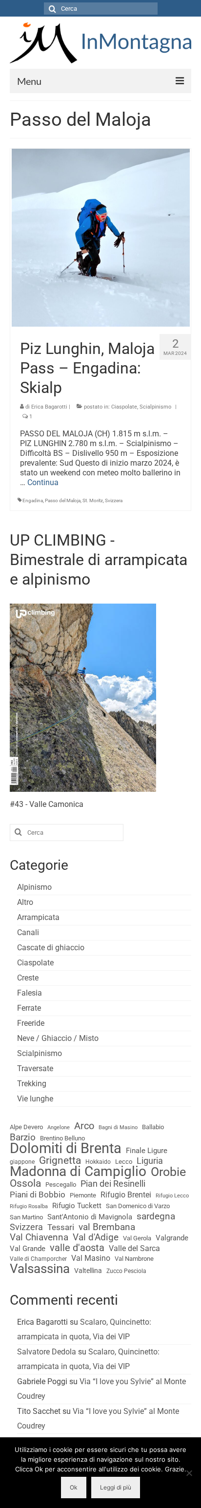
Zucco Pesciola (126, 1271)
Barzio (23, 1137)
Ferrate (29, 1008)
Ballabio (153, 1127)
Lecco (123, 1161)
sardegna (156, 1216)
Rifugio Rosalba (29, 1206)
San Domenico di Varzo (138, 1206)
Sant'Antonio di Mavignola (89, 1217)
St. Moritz (92, 500)
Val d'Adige (96, 1237)
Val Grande (27, 1248)
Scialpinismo (155, 407)
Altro (25, 902)
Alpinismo (34, 887)
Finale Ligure (146, 1150)
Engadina (32, 500)
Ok (74, 1487)
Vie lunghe (35, 1098)
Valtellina (88, 1270)
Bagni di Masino (118, 1127)
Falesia (29, 993)
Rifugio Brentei (125, 1194)
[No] (189, 1473)
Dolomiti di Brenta (65, 1148)
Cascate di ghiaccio (50, 947)
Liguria (150, 1161)
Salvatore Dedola (46, 1351)
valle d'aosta (77, 1248)
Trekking (31, 1083)
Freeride (30, 1023)
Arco (84, 1126)
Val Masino (90, 1258)
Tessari (60, 1227)
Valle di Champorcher (38, 1258)
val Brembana (107, 1227)
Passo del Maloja (62, 500)
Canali (28, 932)
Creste (28, 977)
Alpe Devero (26, 1127)
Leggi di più (115, 1487)
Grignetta (60, 1160)
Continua (43, 482)
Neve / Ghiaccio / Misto (58, 1038)
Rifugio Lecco (172, 1196)
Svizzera (113, 500)
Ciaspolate (124, 407)
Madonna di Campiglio (78, 1171)
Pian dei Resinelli (112, 1184)
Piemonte (83, 1195)
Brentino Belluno (62, 1138)
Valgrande (172, 1238)
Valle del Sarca (134, 1248)
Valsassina (40, 1268)
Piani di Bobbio (37, 1194)
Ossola (25, 1183)
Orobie (168, 1172)
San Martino (26, 1217)
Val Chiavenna (39, 1237)
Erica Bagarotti (49, 407)
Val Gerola (137, 1238)
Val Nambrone (134, 1258)
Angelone (58, 1127)
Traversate (35, 1068)
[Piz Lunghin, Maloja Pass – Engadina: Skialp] (101, 236)
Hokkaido (98, 1161)
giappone (22, 1161)
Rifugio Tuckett (76, 1205)
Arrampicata (38, 917)
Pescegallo (60, 1184)
